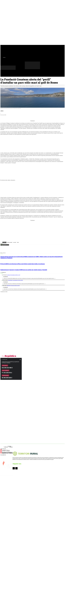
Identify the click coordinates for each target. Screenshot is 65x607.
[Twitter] (27, 70)
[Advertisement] (32, 144)
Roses (18, 242)
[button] (27, 72)
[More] (20, 118)
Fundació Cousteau (9, 242)
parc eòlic (14, 242)
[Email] (16, 118)
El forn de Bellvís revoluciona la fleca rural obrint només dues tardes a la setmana (22, 264)
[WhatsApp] (13, 118)
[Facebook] (25, 70)
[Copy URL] (5, 118)
